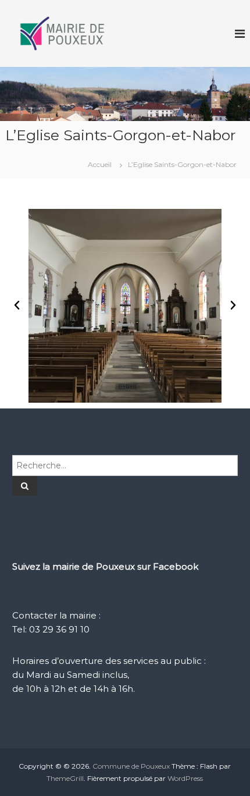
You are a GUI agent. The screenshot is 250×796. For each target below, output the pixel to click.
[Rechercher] (24, 486)
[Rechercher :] (125, 465)
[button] (17, 305)
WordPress (185, 778)
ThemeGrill (65, 778)
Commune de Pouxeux (131, 766)
